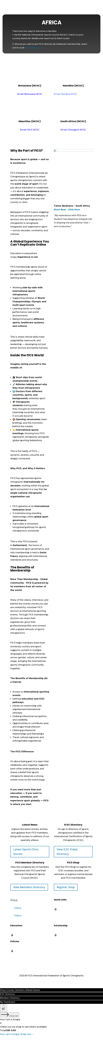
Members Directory (10, 997)
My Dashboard (7, 1001)
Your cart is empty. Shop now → (17, 1034)
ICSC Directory (7, 994)
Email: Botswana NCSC (29, 94)
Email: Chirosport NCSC (73, 129)
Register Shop (66, 887)
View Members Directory (29, 887)
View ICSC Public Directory (67, 851)
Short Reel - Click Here (67, 209)
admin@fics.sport (34, 47)
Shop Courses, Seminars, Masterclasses (20, 989)
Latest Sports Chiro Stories (26, 851)
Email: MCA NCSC (29, 129)
